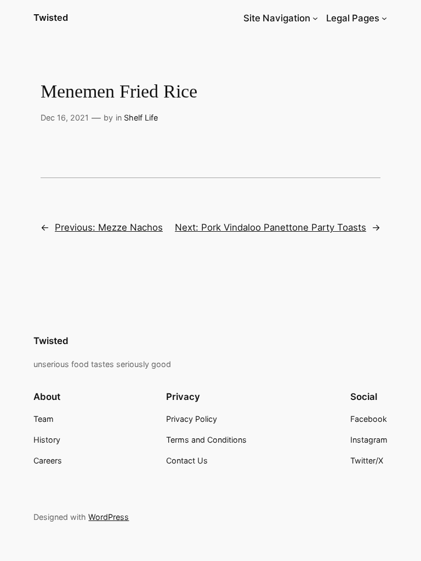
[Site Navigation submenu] (315, 18)
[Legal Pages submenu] (384, 18)
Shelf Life (141, 117)
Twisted (50, 17)
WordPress (108, 517)
